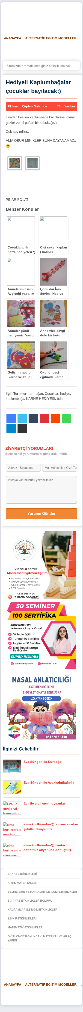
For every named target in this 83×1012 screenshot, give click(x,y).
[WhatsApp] (66, 418)
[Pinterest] (44, 418)
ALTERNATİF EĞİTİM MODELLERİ (51, 38)
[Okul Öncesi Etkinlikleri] (26, 16)
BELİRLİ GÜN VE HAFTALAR (23, 50)
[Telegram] (11, 428)
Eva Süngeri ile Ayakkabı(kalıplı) (49, 782)
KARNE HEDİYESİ (40, 399)
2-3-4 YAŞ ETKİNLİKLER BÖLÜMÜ (30, 900)
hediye (65, 394)
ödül (60, 399)
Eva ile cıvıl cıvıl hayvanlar (44, 803)
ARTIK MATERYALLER (22, 882)
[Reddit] (55, 418)
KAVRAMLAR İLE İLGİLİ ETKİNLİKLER (32, 909)
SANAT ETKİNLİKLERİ (22, 874)
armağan (36, 394)
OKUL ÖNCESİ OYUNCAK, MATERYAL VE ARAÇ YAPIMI (39, 938)
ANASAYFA (12, 38)
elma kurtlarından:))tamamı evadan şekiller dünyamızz (51, 826)
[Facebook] (11, 418)
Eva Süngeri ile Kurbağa (42, 762)
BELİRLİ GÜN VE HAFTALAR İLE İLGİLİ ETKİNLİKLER (42, 891)
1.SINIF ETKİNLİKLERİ (22, 918)
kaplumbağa (15, 399)
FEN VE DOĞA (61, 50)
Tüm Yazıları (66, 106)
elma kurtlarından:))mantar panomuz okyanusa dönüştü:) (47, 847)
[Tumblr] (33, 418)
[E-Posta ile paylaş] (22, 428)
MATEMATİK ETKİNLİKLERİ (25, 927)
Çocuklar (51, 394)
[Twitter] (22, 418)
